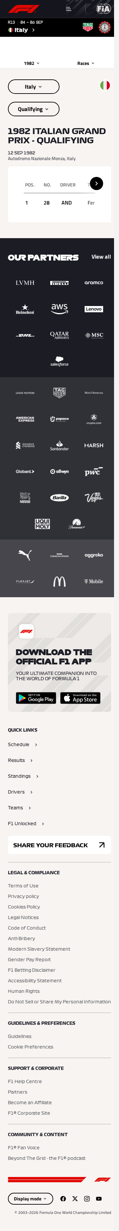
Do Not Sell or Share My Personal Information (59, 1002)
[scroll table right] (96, 183)
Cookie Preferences (30, 1047)
